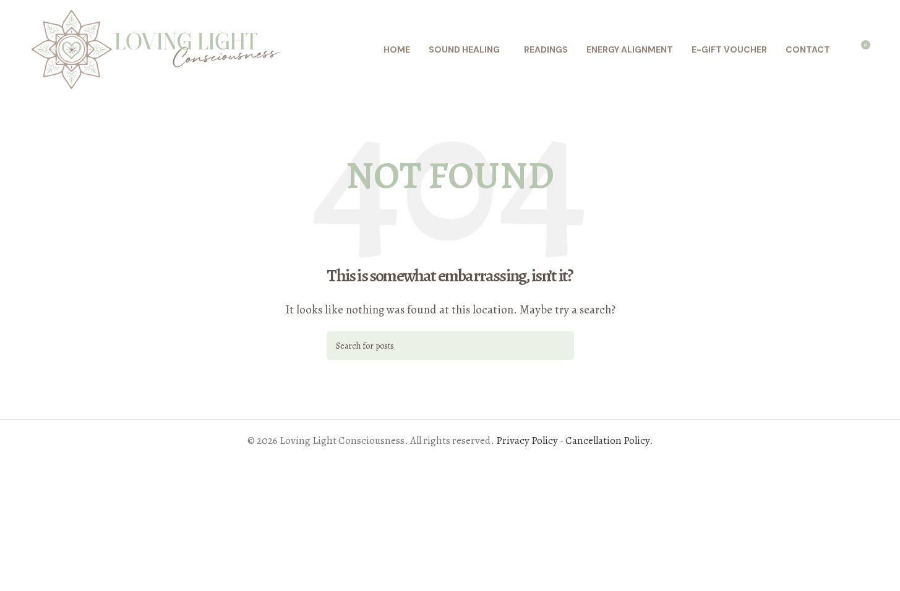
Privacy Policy (527, 440)
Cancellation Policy (607, 440)
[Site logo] (155, 48)
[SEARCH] (560, 345)
